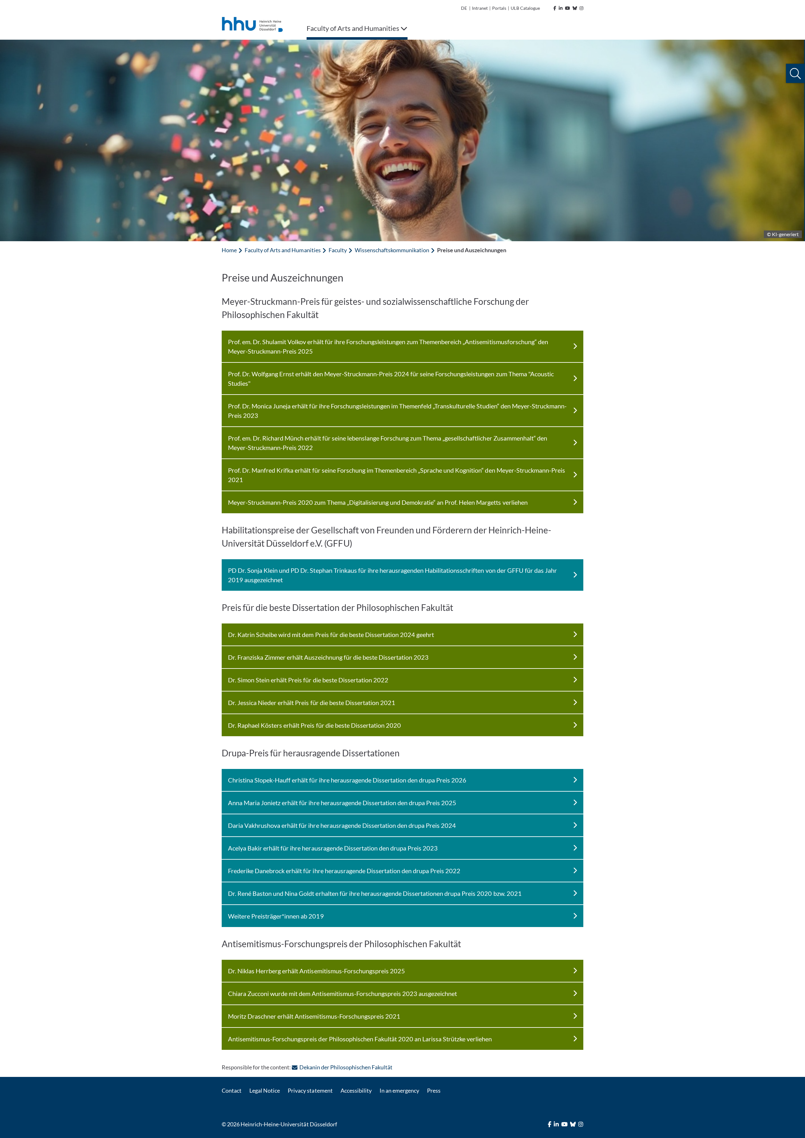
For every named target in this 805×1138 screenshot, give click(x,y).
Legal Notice (264, 1090)
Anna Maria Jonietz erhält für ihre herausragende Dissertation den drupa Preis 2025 (342, 802)
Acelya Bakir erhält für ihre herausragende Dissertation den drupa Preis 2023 (333, 848)
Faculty (338, 250)
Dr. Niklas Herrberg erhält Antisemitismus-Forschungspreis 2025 (316, 971)
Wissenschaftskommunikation (392, 250)
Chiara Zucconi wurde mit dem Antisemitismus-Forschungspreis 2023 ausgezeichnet (342, 993)
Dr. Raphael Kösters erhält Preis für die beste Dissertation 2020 (314, 725)
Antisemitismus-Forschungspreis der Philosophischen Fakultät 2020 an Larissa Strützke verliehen (360, 1039)
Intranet (480, 8)
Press (434, 1090)
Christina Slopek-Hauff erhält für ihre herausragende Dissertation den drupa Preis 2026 (347, 780)
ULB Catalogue (525, 8)
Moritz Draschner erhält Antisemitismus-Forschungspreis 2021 (314, 1016)
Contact (232, 1090)
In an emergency (399, 1090)
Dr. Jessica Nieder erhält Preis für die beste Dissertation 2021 (311, 702)
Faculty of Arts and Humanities (282, 250)
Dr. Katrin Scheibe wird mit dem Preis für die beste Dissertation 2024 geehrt (331, 634)
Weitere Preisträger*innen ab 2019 (276, 916)
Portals (499, 8)
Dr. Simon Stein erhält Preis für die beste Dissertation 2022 (308, 680)
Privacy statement (310, 1090)
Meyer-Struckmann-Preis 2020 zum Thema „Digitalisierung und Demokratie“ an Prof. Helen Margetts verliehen (378, 502)
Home (229, 250)
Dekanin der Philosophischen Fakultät (345, 1067)
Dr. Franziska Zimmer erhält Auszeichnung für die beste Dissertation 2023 (328, 657)
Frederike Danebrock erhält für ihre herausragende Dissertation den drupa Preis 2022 (344, 870)
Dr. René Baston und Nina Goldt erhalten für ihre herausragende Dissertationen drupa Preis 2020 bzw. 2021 (375, 893)
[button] (795, 73)
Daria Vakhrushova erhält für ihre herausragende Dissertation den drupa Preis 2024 (342, 825)
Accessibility (356, 1090)
